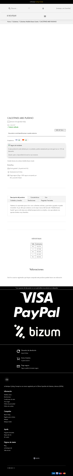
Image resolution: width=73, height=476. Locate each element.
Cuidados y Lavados (16, 200)
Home (9, 21)
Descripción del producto (17, 197)
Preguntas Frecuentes (47, 200)
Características (35, 197)
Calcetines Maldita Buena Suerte (29, 21)
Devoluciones (31, 200)
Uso (46, 197)
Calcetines (15, 21)
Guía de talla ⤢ (60, 130)
